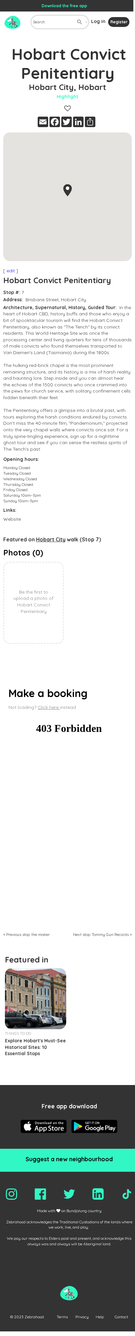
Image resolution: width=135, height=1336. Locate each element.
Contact (121, 1316)
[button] (67, 190)
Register (118, 21)
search (79, 22)
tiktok (126, 1194)
